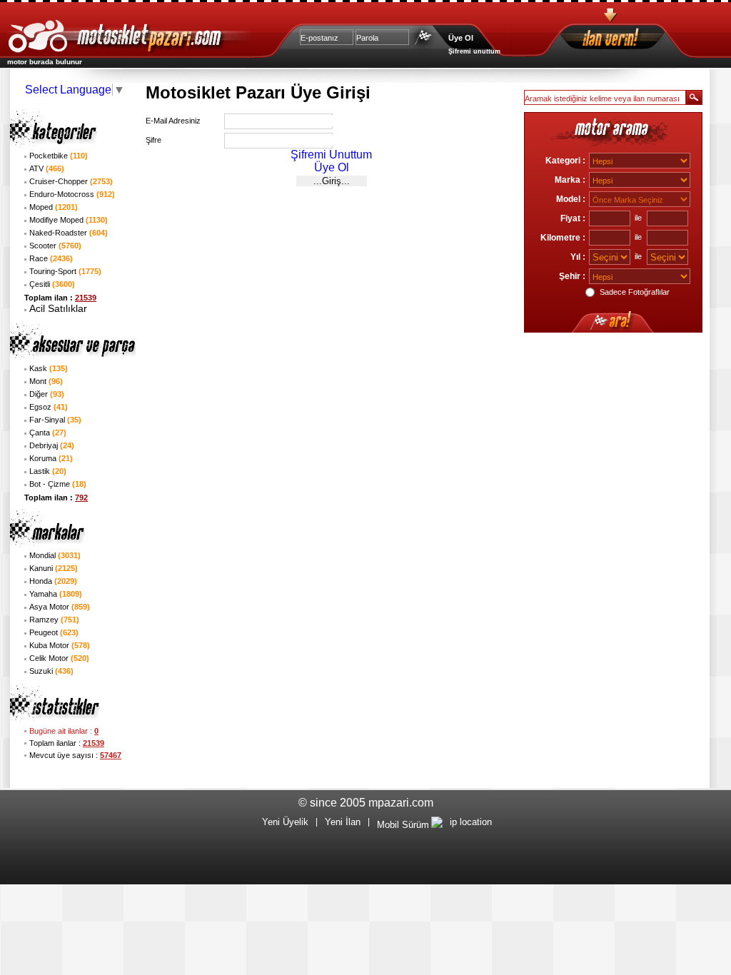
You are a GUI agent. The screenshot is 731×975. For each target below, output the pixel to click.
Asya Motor (59, 606)
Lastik (47, 471)
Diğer (46, 394)
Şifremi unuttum (474, 51)
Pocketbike (58, 155)
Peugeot (54, 632)
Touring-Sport (65, 271)
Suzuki (51, 671)
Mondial (55, 555)
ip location (471, 822)
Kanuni (53, 568)
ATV (46, 168)
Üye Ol (460, 38)
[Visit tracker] (437, 824)
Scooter (55, 245)
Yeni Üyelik (285, 822)
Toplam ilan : (60, 297)
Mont (46, 381)
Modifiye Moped (68, 220)
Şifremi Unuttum (331, 154)
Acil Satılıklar (58, 308)
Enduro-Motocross (72, 194)
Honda (53, 581)
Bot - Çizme (57, 484)
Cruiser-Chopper (71, 181)
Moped (53, 207)
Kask (48, 368)
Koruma (51, 458)
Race (51, 258)
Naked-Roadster (68, 232)
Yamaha (55, 594)
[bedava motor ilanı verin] (636, 40)
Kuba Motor (59, 645)
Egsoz (48, 407)
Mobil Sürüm (403, 824)
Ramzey (54, 619)
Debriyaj (51, 445)
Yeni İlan (343, 822)
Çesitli (52, 284)
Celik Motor (59, 658)
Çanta (47, 432)
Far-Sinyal (55, 419)
